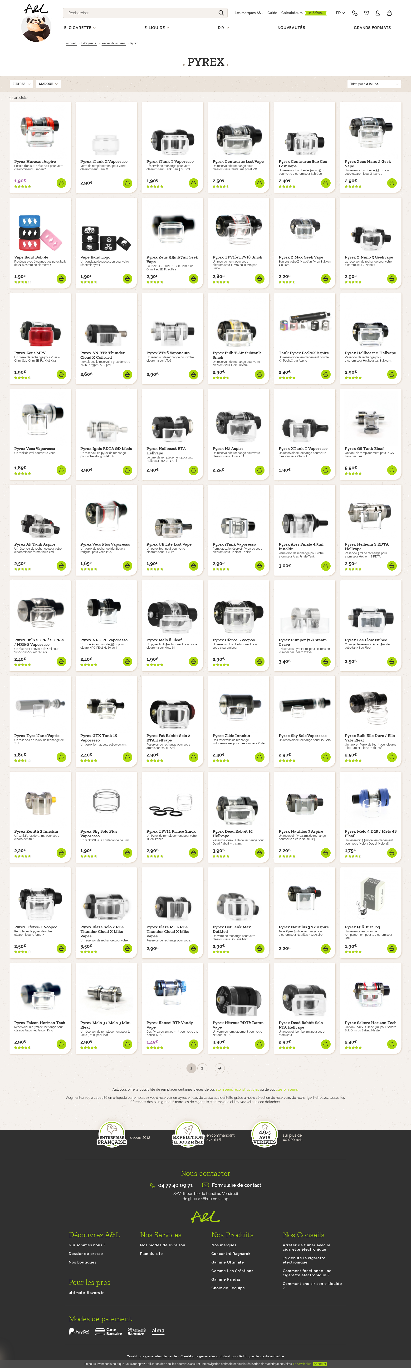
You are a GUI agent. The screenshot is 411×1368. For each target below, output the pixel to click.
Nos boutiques (82, 1262)
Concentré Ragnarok (230, 1254)
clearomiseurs (287, 1089)
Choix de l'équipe (228, 1288)
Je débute (315, 13)
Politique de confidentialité (261, 1356)
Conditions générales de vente (152, 1356)
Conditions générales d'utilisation (208, 1356)
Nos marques (223, 1245)
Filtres (19, 84)
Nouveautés (291, 27)
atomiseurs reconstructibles (237, 1089)
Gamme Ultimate (227, 1262)
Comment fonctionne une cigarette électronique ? (307, 1273)
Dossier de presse (86, 1254)
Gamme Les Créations (232, 1271)
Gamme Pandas (226, 1279)
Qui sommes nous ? (87, 1245)
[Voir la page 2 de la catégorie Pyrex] (220, 1068)
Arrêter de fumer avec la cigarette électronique (306, 1247)
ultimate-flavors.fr (86, 1293)
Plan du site (151, 1254)
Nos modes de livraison (162, 1245)
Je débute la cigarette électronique (304, 1260)
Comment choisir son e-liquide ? (312, 1286)
